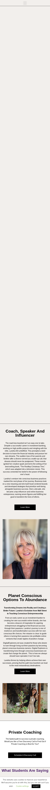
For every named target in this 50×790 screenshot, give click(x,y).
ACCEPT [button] (36, 786)
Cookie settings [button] (22, 786)
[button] (25, 3)
